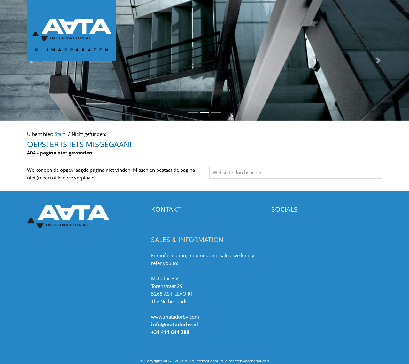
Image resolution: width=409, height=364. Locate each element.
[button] (378, 60)
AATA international (39, 6)
